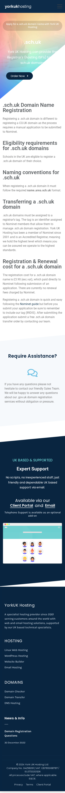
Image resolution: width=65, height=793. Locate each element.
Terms (29, 784)
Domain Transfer (15, 697)
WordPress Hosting (16, 655)
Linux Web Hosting (16, 650)
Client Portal (43, 784)
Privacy (18, 784)
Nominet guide (29, 304)
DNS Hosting (12, 703)
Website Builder (14, 661)
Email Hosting (13, 667)
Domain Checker (15, 691)
